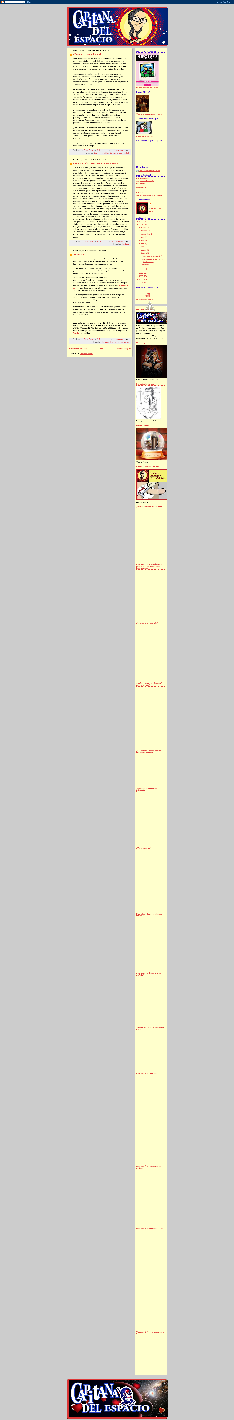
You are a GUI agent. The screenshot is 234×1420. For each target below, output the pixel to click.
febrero (144, 253)
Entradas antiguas (123, 349)
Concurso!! (79, 254)
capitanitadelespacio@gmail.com (149, 195)
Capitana (125, 244)
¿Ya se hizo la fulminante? (87, 54)
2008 (141, 279)
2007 (141, 283)
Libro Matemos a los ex (119, 342)
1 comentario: (118, 339)
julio (143, 237)
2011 (141, 225)
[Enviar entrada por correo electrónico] (126, 150)
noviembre (145, 227)
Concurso (105, 342)
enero (143, 269)
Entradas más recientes (78, 349)
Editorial (76, 333)
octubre (144, 231)
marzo (144, 250)
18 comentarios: (117, 241)
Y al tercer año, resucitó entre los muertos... (96, 163)
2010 (141, 273)
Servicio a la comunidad (119, 153)
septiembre (145, 234)
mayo (143, 244)
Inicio (102, 349)
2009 (141, 276)
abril (143, 247)
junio (143, 240)
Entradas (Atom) (86, 354)
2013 (141, 221)
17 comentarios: (117, 150)
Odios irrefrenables (101, 153)
